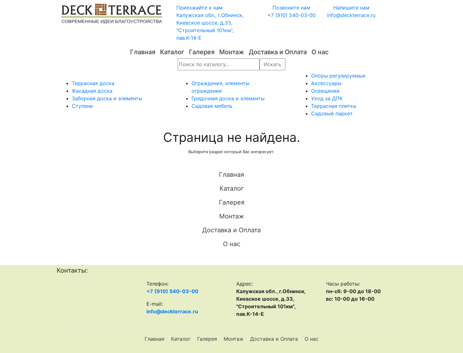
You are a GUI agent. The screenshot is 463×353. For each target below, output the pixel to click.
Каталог (172, 52)
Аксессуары (326, 83)
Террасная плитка (333, 106)
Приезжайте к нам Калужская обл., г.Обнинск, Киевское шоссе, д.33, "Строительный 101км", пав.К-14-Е (209, 22)
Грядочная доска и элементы (228, 98)
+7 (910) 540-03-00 (172, 291)
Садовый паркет (332, 113)
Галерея (201, 52)
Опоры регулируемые (338, 75)
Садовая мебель (211, 106)
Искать (272, 64)
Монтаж (231, 52)
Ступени (82, 106)
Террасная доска (93, 83)
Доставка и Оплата (278, 52)
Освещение (325, 91)
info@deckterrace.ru (172, 311)
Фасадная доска (92, 91)
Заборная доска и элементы (107, 98)
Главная (142, 52)
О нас (320, 52)
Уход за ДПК (327, 98)
